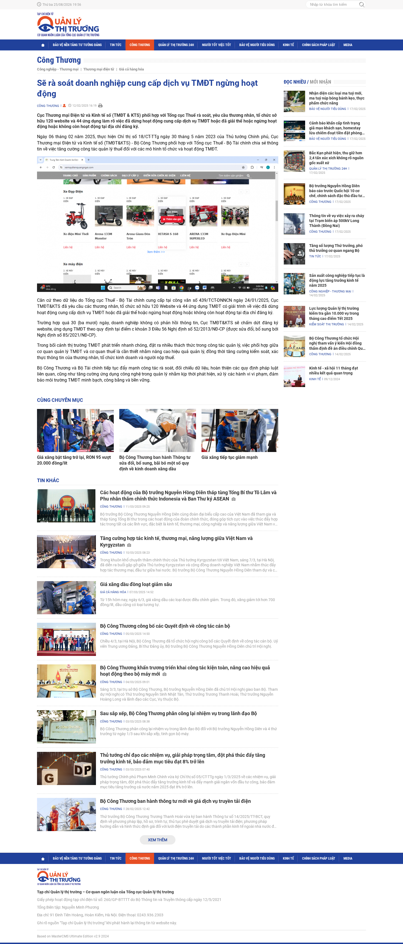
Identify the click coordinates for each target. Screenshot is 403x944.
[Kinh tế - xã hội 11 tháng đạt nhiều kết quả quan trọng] (294, 376)
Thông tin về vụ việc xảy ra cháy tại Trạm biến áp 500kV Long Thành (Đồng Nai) (336, 221)
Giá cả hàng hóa (131, 69)
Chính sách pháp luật (318, 45)
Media (348, 45)
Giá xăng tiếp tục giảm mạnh (230, 457)
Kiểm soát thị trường (326, 324)
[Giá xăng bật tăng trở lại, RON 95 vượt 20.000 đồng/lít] (75, 430)
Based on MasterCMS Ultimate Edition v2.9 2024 (73, 936)
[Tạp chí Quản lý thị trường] (68, 24)
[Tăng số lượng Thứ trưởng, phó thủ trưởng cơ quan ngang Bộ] (294, 254)
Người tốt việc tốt (216, 45)
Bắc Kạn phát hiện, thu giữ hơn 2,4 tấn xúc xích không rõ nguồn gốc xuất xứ (336, 158)
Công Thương (140, 45)
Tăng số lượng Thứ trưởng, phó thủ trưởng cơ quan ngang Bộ (336, 248)
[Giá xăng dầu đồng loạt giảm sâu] (66, 597)
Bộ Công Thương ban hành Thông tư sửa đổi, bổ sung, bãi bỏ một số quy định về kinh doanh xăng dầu (155, 463)
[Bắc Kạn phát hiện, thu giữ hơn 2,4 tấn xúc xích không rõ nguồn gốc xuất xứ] (294, 161)
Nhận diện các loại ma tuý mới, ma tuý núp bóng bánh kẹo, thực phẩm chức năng (336, 98)
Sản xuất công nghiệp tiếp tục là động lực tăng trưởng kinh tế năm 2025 (337, 280)
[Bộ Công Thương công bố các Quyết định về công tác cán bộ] (66, 639)
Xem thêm (157, 840)
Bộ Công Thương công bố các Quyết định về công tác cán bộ (165, 626)
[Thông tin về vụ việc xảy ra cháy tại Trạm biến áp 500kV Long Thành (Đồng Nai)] (294, 224)
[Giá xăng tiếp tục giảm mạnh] (240, 430)
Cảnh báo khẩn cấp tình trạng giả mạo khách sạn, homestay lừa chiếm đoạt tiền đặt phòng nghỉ (335, 128)
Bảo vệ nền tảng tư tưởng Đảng (77, 45)
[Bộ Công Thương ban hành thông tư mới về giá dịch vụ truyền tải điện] (66, 814)
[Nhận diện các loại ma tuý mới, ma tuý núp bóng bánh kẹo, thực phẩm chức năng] (294, 101)
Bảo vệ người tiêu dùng (257, 45)
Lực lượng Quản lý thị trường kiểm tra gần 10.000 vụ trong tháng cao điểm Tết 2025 (334, 313)
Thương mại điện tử (98, 69)
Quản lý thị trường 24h (176, 45)
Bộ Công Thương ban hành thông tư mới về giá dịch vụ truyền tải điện (175, 801)
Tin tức (115, 45)
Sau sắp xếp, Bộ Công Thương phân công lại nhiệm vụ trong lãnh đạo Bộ (178, 713)
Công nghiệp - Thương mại (57, 69)
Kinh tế (288, 45)
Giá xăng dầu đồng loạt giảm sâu (136, 584)
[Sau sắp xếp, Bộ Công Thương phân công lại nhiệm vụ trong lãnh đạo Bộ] (66, 726)
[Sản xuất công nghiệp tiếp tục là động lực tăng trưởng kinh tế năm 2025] (294, 283)
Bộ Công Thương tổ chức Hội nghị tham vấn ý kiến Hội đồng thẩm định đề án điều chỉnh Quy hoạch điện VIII (337, 343)
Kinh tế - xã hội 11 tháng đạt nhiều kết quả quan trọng (333, 370)
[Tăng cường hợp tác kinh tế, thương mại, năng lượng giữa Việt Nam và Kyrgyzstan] (66, 551)
